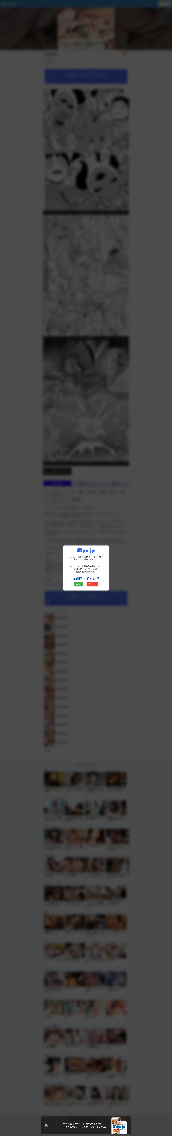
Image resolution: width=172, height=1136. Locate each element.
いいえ (92, 584)
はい (78, 584)
